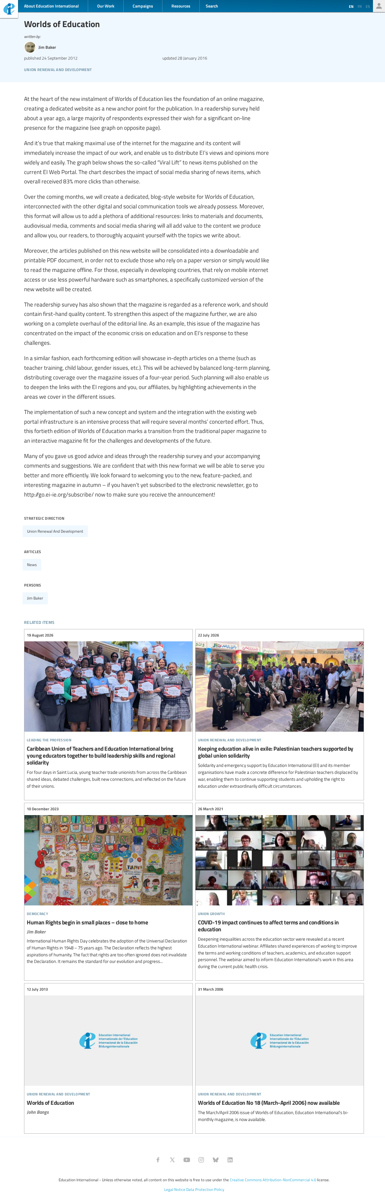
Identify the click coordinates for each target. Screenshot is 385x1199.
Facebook (158, 1159)
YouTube (186, 1159)
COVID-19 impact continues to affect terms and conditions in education (280, 888)
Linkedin (230, 1159)
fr (360, 6)
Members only (379, 6)
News (32, 564)
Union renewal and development (55, 531)
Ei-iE (9, 10)
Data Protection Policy (205, 1189)
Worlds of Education (108, 1050)
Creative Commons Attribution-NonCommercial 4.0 (273, 1179)
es (368, 6)
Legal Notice (174, 1189)
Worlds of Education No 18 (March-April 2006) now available (280, 1054)
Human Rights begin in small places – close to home (108, 885)
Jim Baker (35, 598)
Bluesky (215, 1159)
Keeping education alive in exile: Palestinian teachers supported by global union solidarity (280, 710)
